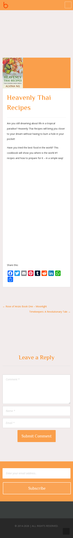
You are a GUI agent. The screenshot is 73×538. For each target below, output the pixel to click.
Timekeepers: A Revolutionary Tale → (49, 311)
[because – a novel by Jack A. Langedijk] (6, 5)
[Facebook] (27, 531)
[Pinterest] (39, 531)
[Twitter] (33, 531)
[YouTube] (45, 531)
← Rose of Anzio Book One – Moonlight (25, 306)
